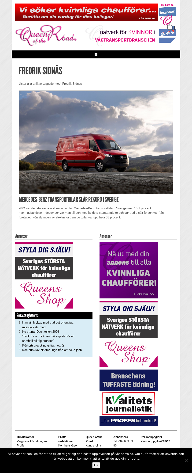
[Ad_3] (129, 270)
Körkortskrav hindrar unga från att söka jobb (52, 350)
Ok (96, 465)
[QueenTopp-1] (86, 12)
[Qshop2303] (44, 275)
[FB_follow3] (167, 23)
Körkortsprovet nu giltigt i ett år (43, 345)
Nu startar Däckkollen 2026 (40, 331)
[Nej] (186, 460)
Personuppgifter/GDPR (155, 441)
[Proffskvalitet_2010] (129, 397)
